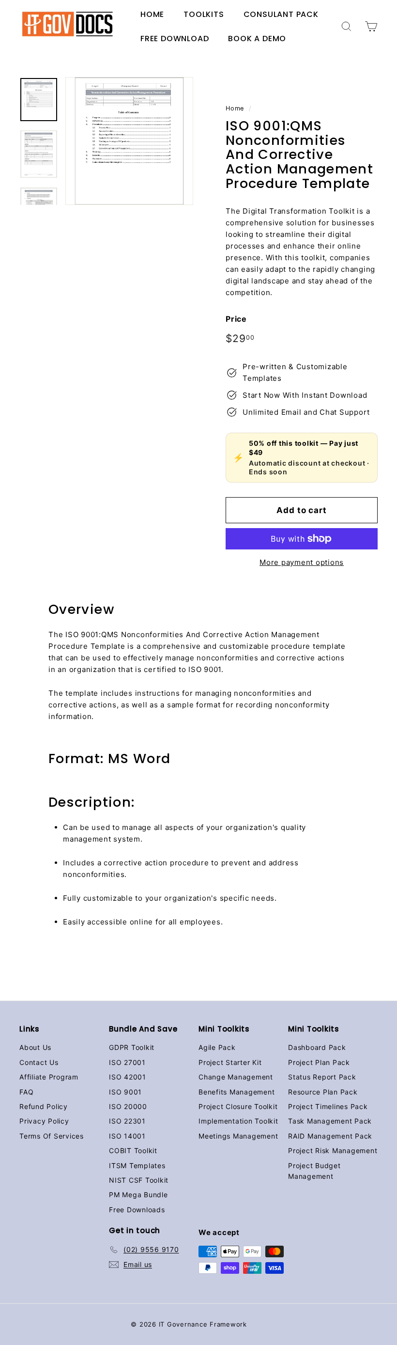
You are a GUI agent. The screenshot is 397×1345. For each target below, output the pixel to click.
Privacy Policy (44, 1121)
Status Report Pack (322, 1077)
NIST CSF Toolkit (138, 1180)
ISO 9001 (125, 1092)
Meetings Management (238, 1136)
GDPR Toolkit (131, 1047)
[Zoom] (129, 141)
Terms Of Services (51, 1136)
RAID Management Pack (330, 1136)
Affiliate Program (48, 1077)
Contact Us (39, 1062)
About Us (35, 1047)
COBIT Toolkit (133, 1150)
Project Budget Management (314, 1170)
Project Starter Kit (229, 1062)
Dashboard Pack (317, 1047)
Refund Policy (43, 1106)
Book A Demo (257, 38)
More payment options (302, 562)
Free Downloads (137, 1209)
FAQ (26, 1092)
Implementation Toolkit (238, 1121)
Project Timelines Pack (328, 1106)
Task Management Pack (330, 1121)
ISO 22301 (127, 1121)
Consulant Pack (281, 14)
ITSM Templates (137, 1165)
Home (152, 14)
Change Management (235, 1077)
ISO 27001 (127, 1062)
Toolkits (203, 14)
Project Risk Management (332, 1150)
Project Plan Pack (319, 1062)
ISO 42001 (127, 1077)
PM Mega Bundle (138, 1194)
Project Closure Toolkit (237, 1106)
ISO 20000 (128, 1106)
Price (236, 319)
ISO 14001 (127, 1136)
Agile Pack (217, 1047)
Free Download (174, 38)
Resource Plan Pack (323, 1092)
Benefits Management (236, 1092)
